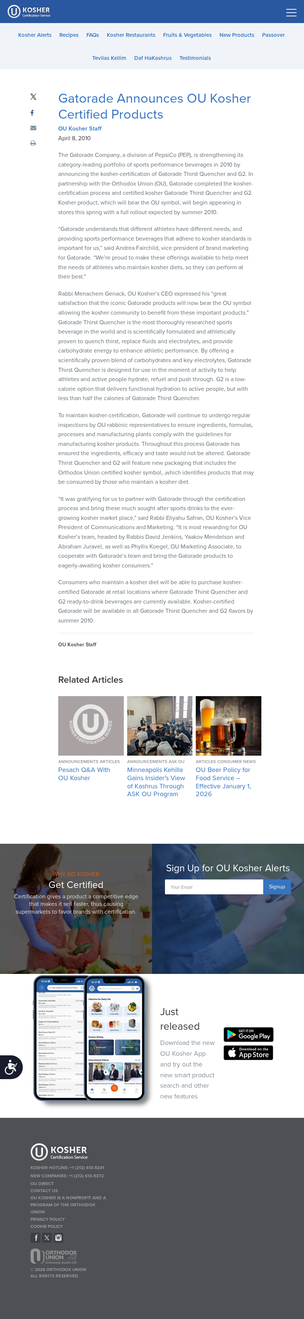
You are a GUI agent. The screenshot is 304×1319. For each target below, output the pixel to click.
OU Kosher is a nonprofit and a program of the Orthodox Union (68, 1205)
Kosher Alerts (35, 35)
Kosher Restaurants (131, 35)
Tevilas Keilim (109, 58)
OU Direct (42, 1183)
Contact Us (44, 1190)
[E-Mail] (33, 128)
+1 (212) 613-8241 (87, 1167)
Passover (273, 35)
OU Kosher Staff (80, 128)
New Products (236, 35)
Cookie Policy (46, 1226)
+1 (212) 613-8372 (86, 1175)
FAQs (92, 35)
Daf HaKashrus (153, 58)
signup (277, 887)
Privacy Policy (47, 1219)
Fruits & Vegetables (187, 35)
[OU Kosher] (69, 1153)
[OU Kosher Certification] (29, 11)
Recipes (69, 35)
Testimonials (195, 58)
